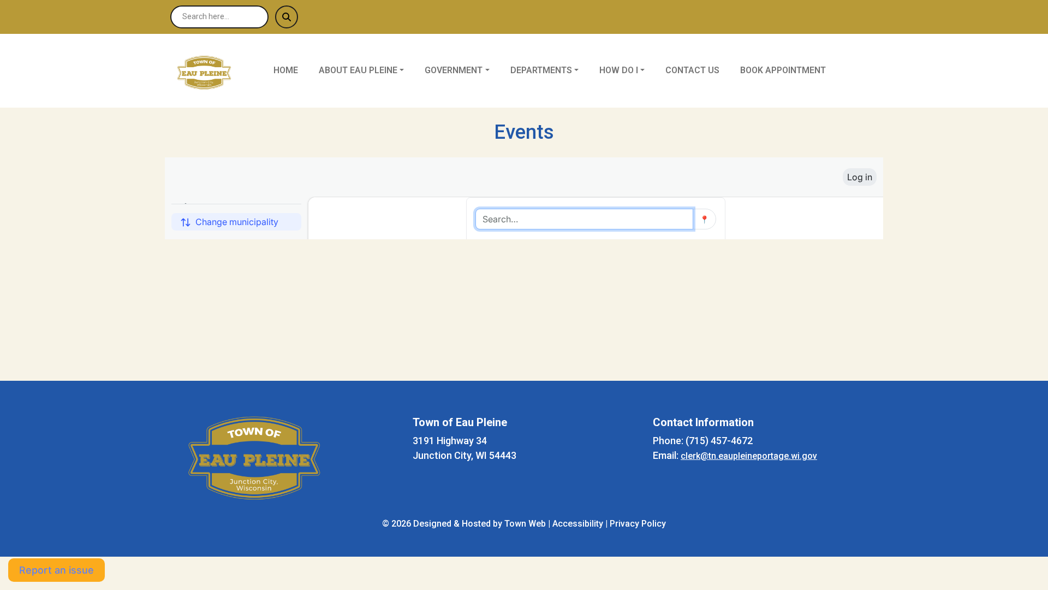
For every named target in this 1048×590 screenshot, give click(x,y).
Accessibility (577, 523)
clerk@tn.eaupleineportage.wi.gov (749, 456)
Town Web (525, 523)
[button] (367, 70)
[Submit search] (286, 16)
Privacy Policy (638, 523)
